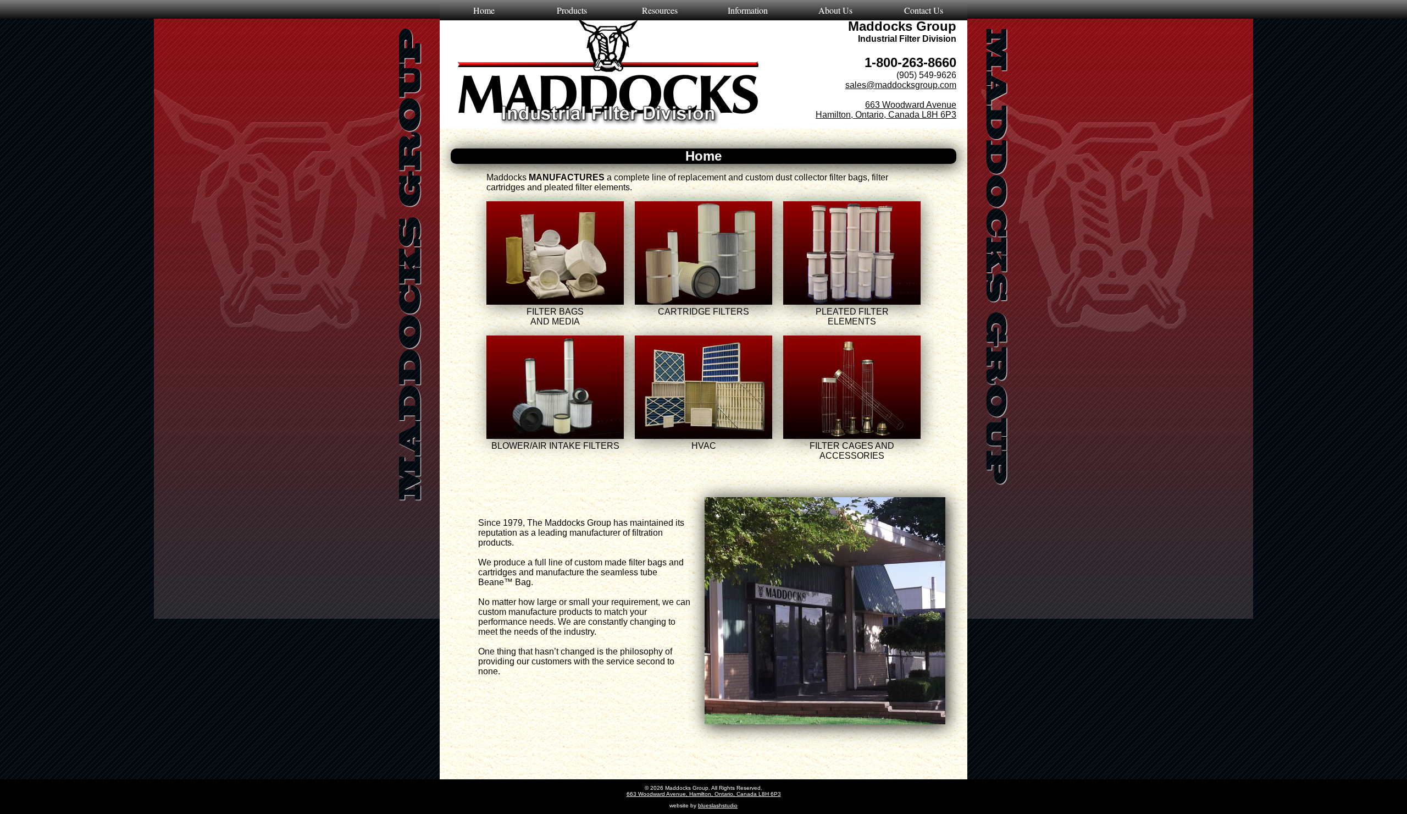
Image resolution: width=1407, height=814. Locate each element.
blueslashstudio (718, 805)
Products (572, 10)
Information (748, 10)
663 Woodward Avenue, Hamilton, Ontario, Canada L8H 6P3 (704, 794)
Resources (660, 10)
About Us (835, 10)
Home (484, 10)
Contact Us (923, 10)
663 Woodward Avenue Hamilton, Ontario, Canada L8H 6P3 (886, 109)
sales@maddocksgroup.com (900, 85)
